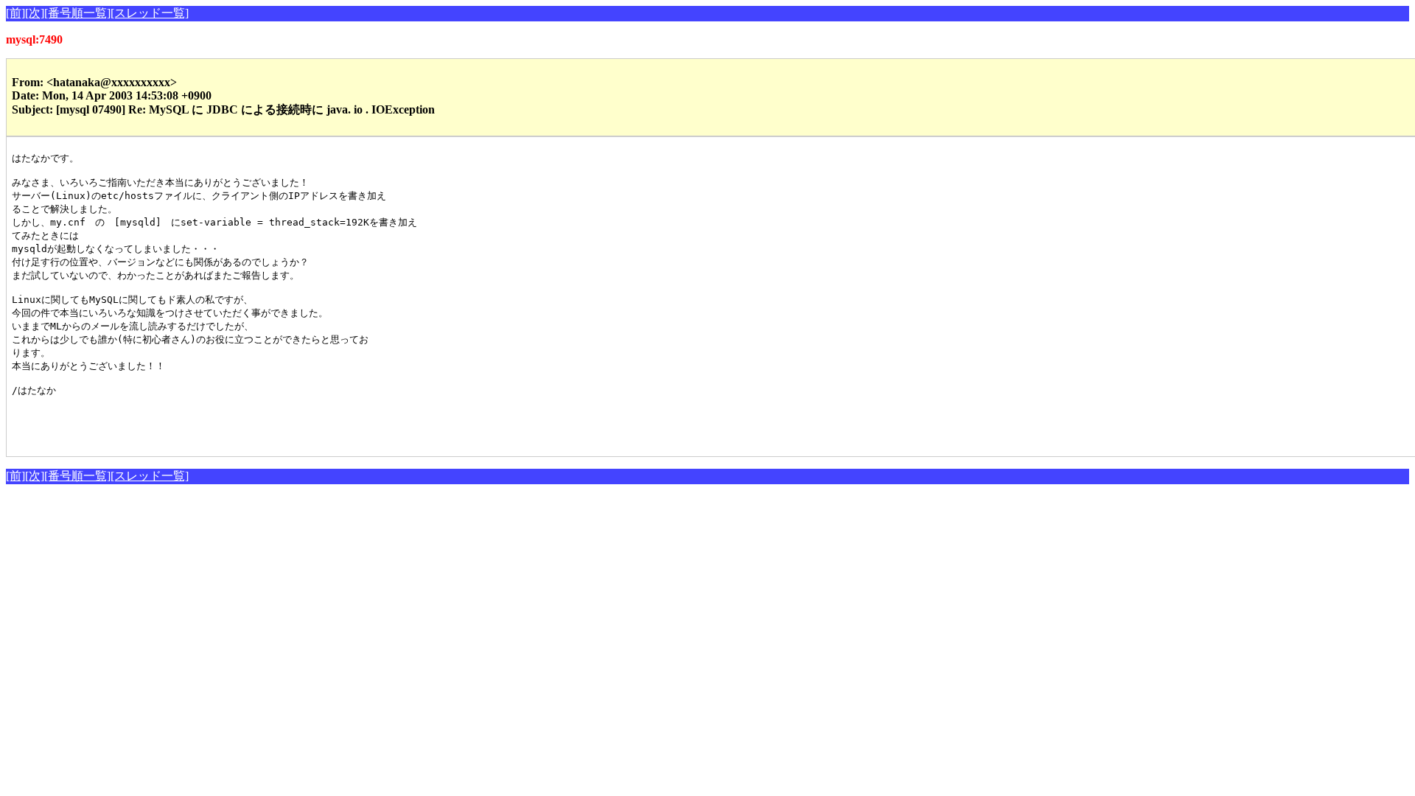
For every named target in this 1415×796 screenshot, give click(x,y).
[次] (34, 13)
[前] (15, 13)
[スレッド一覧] (150, 13)
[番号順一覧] (77, 13)
